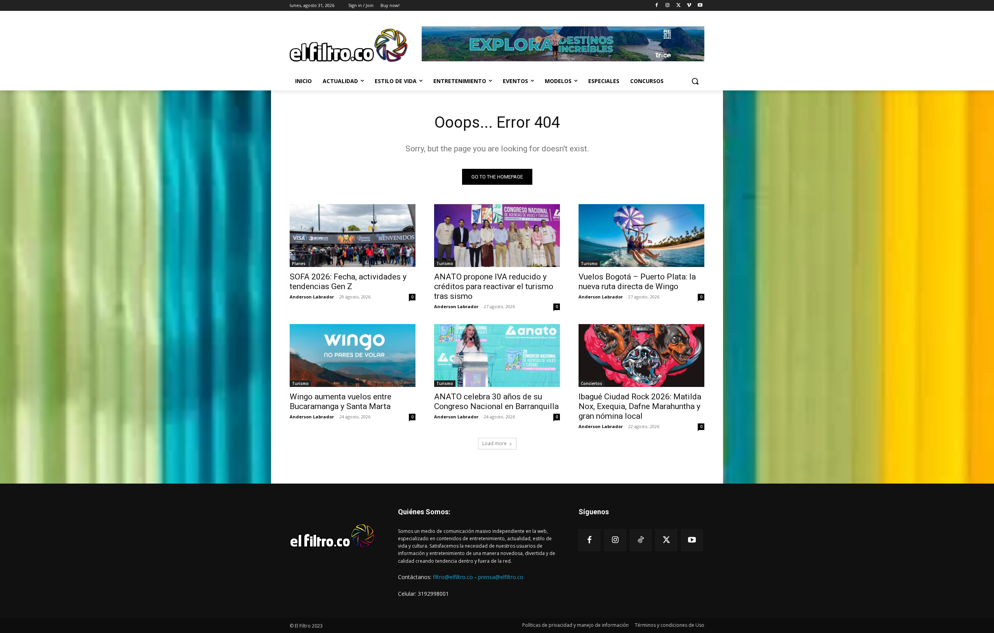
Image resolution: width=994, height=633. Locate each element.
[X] (678, 5)
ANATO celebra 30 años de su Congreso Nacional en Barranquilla (496, 401)
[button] (695, 81)
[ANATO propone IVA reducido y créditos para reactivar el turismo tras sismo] (497, 235)
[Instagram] (667, 5)
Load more (494, 443)
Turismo (444, 263)
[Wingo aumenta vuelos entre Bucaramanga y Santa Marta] (352, 355)
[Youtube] (699, 5)
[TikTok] (641, 540)
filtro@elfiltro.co (453, 577)
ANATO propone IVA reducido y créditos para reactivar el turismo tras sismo (493, 286)
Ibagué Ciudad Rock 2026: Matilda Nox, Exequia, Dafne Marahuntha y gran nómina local (640, 406)
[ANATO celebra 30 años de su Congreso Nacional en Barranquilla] (497, 355)
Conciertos (591, 383)
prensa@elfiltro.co (500, 577)
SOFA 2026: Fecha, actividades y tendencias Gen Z (348, 281)
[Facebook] (656, 5)
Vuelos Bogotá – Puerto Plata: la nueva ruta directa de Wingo (637, 281)
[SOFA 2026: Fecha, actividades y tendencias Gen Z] (352, 235)
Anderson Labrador (312, 297)
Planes (299, 263)
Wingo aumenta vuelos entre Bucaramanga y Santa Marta (340, 401)
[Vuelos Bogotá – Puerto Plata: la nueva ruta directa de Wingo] (641, 235)
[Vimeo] (689, 5)
